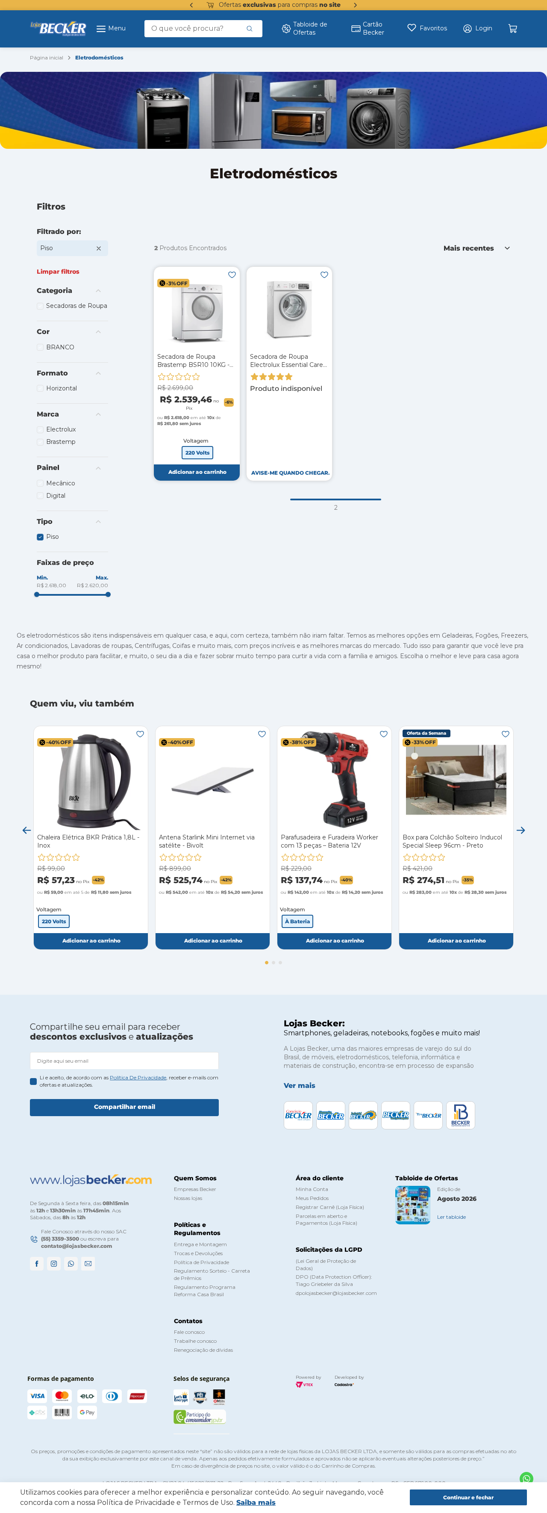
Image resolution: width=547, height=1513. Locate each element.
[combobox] (203, 28)
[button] (477, 28)
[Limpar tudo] (58, 271)
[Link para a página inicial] (46, 58)
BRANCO (60, 347)
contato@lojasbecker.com (76, 1246)
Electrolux (61, 429)
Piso (46, 248)
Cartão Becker (373, 29)
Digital (55, 495)
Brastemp (61, 442)
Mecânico (60, 483)
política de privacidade (138, 1077)
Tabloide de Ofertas (310, 29)
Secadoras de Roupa (76, 306)
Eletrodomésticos (99, 57)
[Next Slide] (355, 5)
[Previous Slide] (191, 5)
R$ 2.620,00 (92, 585)
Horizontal (61, 388)
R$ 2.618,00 (51, 585)
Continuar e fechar (468, 1497)
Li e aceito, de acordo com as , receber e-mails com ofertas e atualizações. (129, 1081)
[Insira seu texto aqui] (526, 1479)
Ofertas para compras (280, 5)
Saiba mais (256, 1502)
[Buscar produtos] (249, 29)
